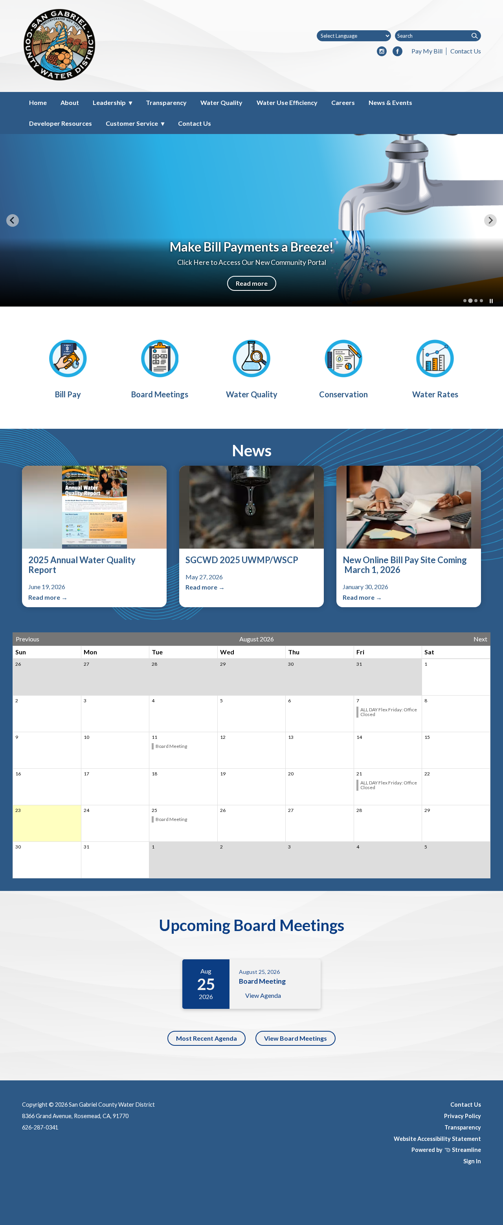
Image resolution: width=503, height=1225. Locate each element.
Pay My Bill (426, 51)
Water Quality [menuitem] (221, 102)
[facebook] (397, 51)
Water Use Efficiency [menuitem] (287, 102)
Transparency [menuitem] (166, 102)
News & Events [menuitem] (390, 102)
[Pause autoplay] (491, 301)
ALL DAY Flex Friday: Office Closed (388, 712)
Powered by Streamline (446, 1149)
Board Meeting (171, 746)
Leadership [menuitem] (109, 102)
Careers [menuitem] (343, 102)
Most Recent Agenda (206, 1038)
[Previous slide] (12, 220)
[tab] (464, 300)
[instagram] (382, 51)
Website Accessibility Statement (437, 1138)
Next (480, 639)
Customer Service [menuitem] (132, 123)
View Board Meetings (295, 1038)
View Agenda (263, 995)
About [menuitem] (70, 102)
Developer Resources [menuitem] (60, 123)
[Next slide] (490, 220)
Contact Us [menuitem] (194, 123)
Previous (27, 639)
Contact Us (465, 51)
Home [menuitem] (38, 102)
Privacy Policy (462, 1116)
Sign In (472, 1161)
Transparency (462, 1127)
